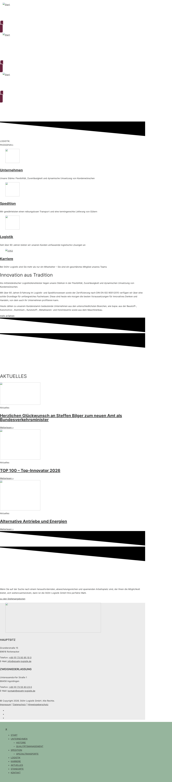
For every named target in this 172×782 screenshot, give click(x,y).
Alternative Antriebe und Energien (33, 521)
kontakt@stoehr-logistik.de (21, 690)
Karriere (6, 259)
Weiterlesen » (7, 427)
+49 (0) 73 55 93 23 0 (20, 687)
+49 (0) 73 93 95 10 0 (20, 657)
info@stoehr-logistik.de (19, 661)
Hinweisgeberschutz (38, 704)
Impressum (5, 704)
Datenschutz (19, 704)
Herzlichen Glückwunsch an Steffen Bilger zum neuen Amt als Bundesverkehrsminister (61, 417)
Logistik (6, 237)
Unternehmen (11, 170)
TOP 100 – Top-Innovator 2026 (30, 470)
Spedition (8, 203)
